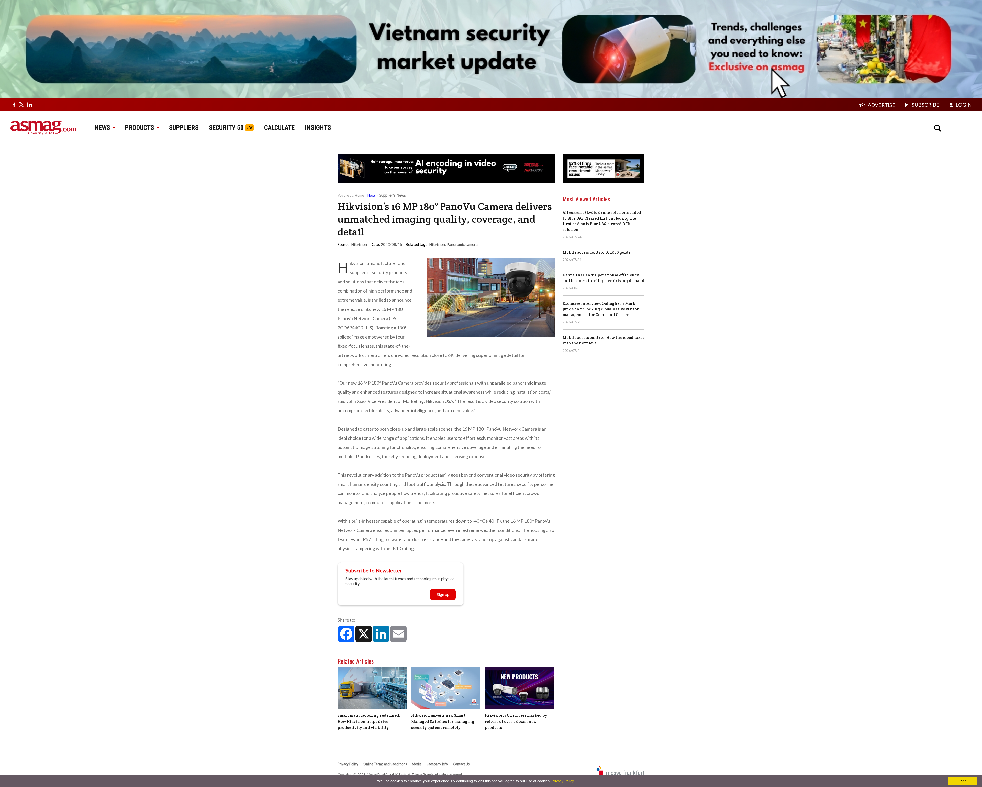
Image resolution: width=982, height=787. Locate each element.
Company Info (437, 764)
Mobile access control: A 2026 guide (596, 252)
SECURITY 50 (226, 127)
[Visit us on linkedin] (29, 105)
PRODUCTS (139, 127)
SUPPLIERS (184, 127)
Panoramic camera (462, 244)
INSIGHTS (318, 127)
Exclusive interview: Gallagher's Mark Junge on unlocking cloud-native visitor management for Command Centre (601, 309)
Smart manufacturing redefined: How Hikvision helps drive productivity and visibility (369, 721)
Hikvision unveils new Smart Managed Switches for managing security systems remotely (442, 721)
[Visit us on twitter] (21, 104)
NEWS (102, 127)
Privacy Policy (348, 764)
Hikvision (437, 244)
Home (359, 195)
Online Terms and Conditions (385, 764)
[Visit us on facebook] (14, 105)
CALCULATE (279, 127)
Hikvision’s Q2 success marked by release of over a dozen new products (516, 721)
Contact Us (461, 764)
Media (416, 764)
